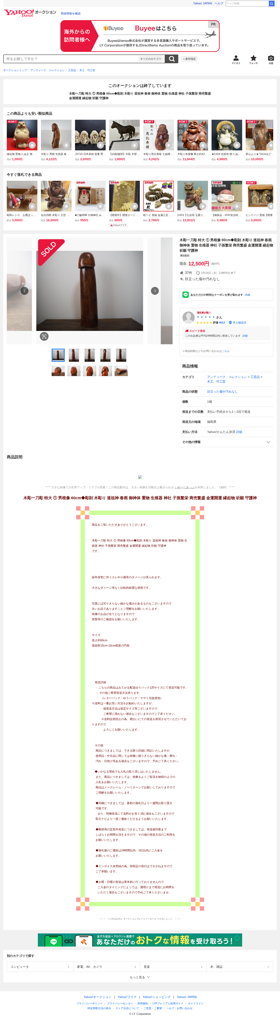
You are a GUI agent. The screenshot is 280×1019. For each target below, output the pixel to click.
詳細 (247, 294)
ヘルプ (219, 3)
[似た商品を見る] (44, 336)
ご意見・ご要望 (153, 1008)
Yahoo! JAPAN (202, 3)
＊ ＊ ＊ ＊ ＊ (205, 317)
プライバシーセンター (120, 1003)
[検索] (272, 3)
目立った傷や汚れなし (222, 391)
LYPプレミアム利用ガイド (168, 1003)
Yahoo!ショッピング (157, 997)
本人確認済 (239, 322)
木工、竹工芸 (87, 70)
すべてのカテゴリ (150, 58)
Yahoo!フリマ (127, 997)
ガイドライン (196, 1003)
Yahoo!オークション (98, 997)
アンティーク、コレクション (47, 70)
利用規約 (143, 1003)
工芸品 (72, 70)
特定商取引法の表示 (99, 1008)
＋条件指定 (189, 58)
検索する (171, 58)
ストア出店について (127, 1008)
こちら (226, 351)
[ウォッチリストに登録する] (32, 145)
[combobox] (71, 59)
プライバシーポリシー (89, 1003)
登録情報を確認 (70, 13)
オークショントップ (15, 70)
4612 (222, 322)
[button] (226, 442)
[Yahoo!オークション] (30, 10)
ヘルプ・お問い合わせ (179, 1008)
